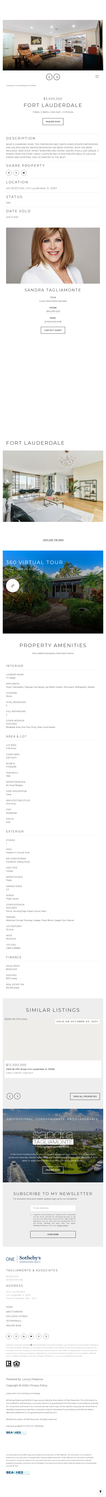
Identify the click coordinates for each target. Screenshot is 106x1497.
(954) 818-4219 (53, 311)
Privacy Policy (62, 1225)
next (57, 77)
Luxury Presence (32, 1379)
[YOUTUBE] (31, 1336)
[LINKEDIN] (23, 1336)
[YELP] (46, 1336)
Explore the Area (54, 540)
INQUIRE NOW (13, 1325)
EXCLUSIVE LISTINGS (16, 1316)
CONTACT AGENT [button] (53, 330)
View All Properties (85, 1096)
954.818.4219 (12, 1276)
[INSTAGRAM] (16, 1336)
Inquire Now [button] (53, 121)
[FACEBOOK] (9, 1336)
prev (49, 77)
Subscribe (53, 1234)
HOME (9, 1307)
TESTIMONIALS (13, 1321)
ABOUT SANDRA (14, 1311)
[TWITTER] (38, 1336)
